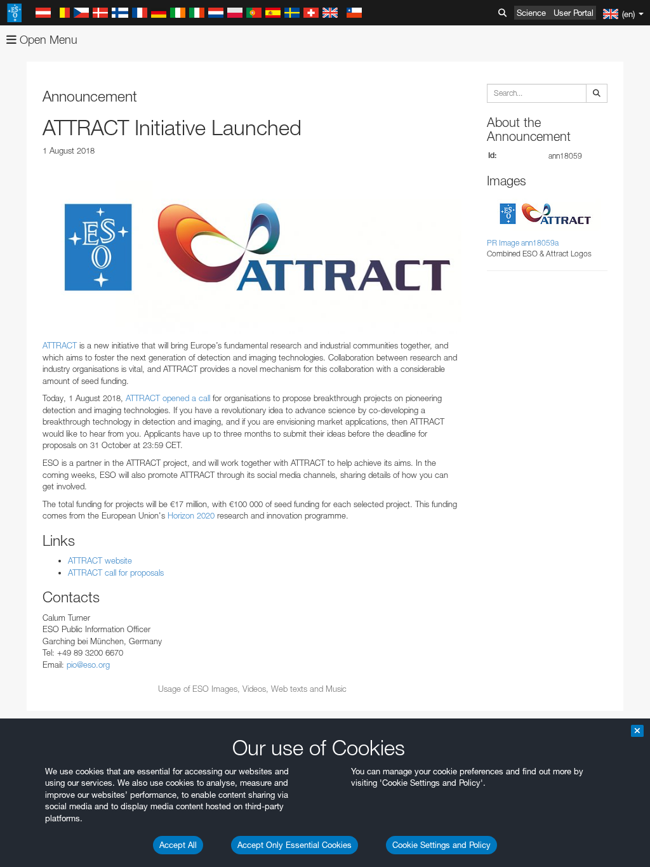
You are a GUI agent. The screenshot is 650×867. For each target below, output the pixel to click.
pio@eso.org (88, 664)
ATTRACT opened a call (168, 398)
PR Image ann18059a (523, 243)
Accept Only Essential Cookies (294, 845)
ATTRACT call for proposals (116, 572)
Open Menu (47, 39)
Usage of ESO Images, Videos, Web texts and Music (252, 689)
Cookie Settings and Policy (441, 845)
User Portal (574, 13)
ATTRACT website (100, 560)
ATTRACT (60, 345)
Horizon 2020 (191, 515)
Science (531, 13)
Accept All (178, 845)
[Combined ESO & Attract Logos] (252, 248)
